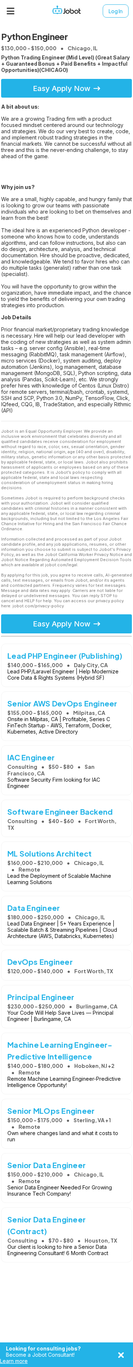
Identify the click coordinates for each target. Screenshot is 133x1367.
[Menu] (10, 11)
